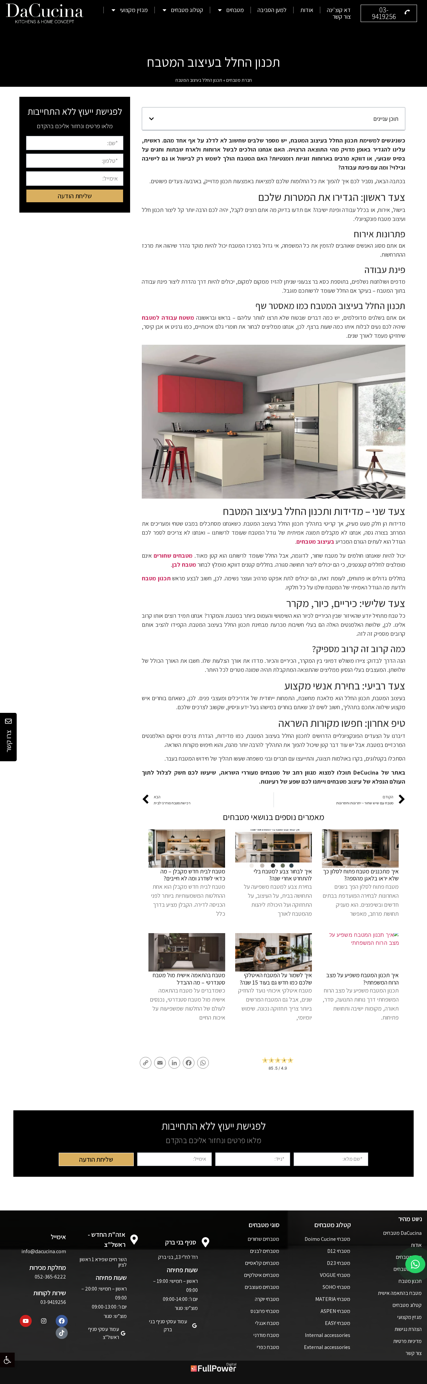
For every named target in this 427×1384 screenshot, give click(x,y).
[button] (7, 1360)
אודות (306, 10)
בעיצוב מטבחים (315, 541)
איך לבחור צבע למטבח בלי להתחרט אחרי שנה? (283, 874)
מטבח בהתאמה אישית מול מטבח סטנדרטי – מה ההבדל (189, 978)
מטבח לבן (184, 564)
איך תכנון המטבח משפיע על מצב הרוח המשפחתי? (362, 978)
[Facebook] (62, 1321)
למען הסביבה (272, 10)
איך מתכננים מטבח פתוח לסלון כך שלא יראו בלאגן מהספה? (361, 874)
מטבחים (235, 10)
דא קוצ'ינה (339, 10)
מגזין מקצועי (134, 10)
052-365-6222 (50, 1276)
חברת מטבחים (239, 80)
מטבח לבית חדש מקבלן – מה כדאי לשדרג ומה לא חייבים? (192, 874)
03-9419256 (53, 1302)
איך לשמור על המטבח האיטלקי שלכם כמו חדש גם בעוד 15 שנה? (276, 978)
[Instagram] (44, 1321)
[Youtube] (26, 1321)
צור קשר (342, 16)
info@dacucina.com (43, 1251)
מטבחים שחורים (173, 555)
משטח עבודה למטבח (168, 317)
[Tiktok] (62, 1333)
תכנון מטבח (156, 578)
